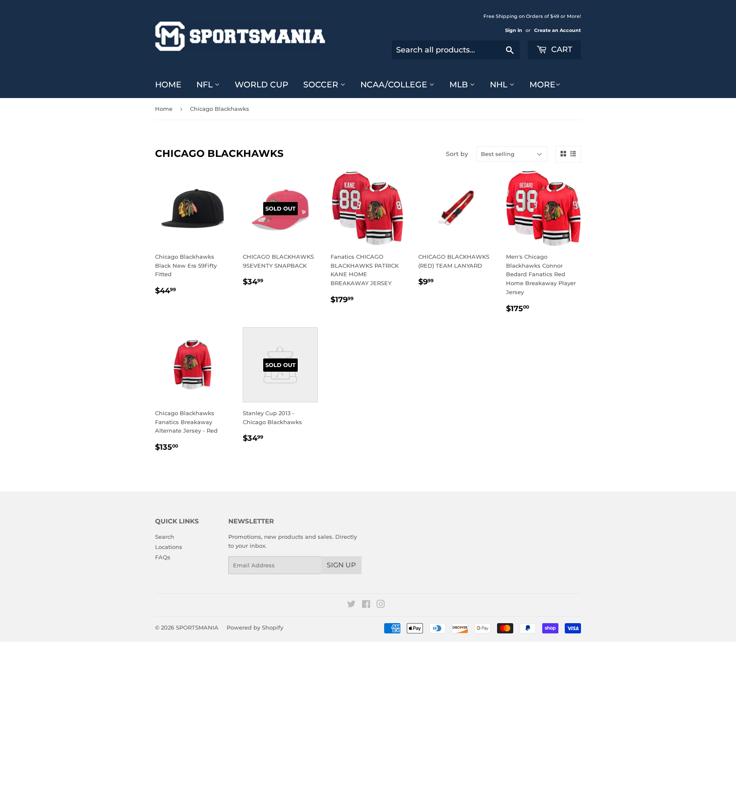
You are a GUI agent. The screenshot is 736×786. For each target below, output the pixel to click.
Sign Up (341, 565)
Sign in (513, 30)
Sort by (457, 154)
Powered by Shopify (255, 627)
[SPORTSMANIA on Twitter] (351, 605)
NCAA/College (394, 85)
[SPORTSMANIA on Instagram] (381, 605)
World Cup (261, 85)
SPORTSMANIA (197, 627)
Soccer (321, 85)
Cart (560, 49)
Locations (168, 546)
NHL (499, 85)
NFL (205, 85)
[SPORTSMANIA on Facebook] (366, 605)
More (542, 85)
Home (168, 85)
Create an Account (557, 30)
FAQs (162, 557)
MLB (459, 85)
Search (164, 536)
